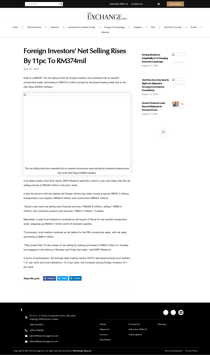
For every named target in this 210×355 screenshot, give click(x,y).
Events (194, 27)
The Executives (34, 27)
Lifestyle (105, 32)
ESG (153, 27)
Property (138, 27)
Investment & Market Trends (81, 27)
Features (55, 27)
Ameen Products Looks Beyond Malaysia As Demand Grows (153, 106)
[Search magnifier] (61, 4)
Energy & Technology (114, 27)
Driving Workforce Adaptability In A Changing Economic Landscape (155, 58)
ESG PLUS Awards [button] (172, 27)
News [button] (15, 27)
